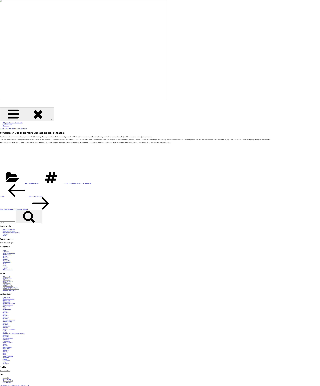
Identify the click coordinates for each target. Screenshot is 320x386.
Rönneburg (6, 350)
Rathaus (5, 345)
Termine (5, 266)
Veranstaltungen (7, 124)
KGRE (5, 332)
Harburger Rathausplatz (75, 183)
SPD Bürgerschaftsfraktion (10, 287)
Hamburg (5, 257)
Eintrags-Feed (7, 379)
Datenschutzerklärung (6, 385)
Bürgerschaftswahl (8, 305)
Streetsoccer (88, 183)
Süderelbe (6, 357)
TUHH (5, 359)
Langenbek (6, 335)
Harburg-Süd (6, 326)
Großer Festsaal (7, 321)
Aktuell (5, 250)
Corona (5, 311)
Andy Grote (6, 297)
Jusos (4, 330)
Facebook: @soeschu (9, 231)
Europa (5, 256)
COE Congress (7, 254)
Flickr (4, 235)
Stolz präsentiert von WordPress (20, 385)
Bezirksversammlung (8, 299)
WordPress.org (7, 382)
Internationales (7, 262)
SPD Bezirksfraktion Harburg (11, 289)
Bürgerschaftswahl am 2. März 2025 (12, 123)
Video (4, 268)
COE (4, 308)
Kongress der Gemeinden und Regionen (13, 333)
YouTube (5, 234)
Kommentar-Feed (8, 381)
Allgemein (6, 251)
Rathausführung (7, 347)
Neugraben (6, 339)
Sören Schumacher (5, 102)
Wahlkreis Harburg (33, 183)
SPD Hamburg (7, 283)
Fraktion (5, 318)
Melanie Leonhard (8, 338)
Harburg (66, 183)
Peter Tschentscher (8, 281)
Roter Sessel (6, 348)
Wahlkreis (6, 363)
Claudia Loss (6, 280)
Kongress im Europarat (9, 290)
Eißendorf (6, 312)
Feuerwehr (6, 317)
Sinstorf (5, 351)
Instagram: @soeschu (9, 229)
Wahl (4, 362)
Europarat (5, 315)
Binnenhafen (6, 300)
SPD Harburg (7, 284)
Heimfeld (5, 327)
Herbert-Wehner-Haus (9, 329)
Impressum (6, 126)
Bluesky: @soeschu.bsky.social (11, 232)
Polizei (5, 344)
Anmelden (6, 378)
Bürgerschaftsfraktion (9, 253)
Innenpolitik (6, 260)
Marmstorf (6, 336)
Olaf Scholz (6, 341)
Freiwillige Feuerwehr (9, 320)
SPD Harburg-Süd (8, 286)
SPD (83, 183)
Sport (26, 183)
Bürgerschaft (6, 277)
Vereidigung (6, 360)
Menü (52, 120)
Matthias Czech (7, 278)
